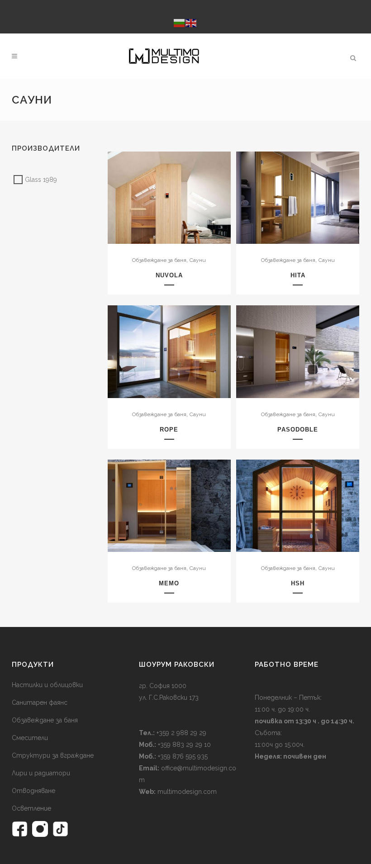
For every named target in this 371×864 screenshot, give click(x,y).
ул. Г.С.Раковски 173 (169, 697)
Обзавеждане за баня (159, 260)
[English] (191, 22)
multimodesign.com (187, 791)
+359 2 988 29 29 (180, 732)
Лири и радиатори (41, 773)
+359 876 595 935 (182, 756)
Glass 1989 (41, 179)
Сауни (198, 260)
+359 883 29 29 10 (183, 744)
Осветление (31, 808)
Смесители (30, 737)
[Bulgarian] (180, 22)
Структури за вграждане (53, 755)
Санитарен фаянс (39, 702)
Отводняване (33, 790)
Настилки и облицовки (47, 684)
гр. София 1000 (162, 685)
